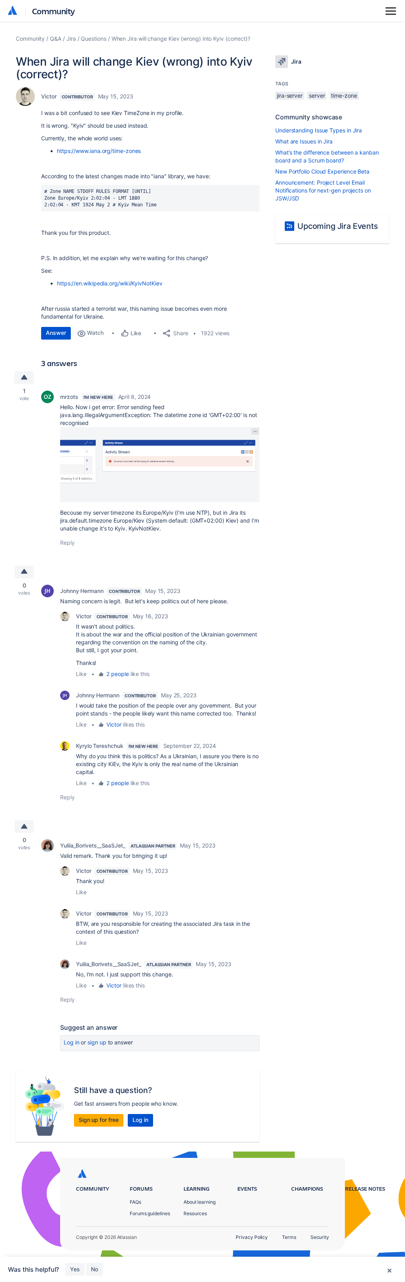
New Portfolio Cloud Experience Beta (322, 171)
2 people (117, 673)
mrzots (69, 396)
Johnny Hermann (82, 590)
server (317, 95)
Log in (71, 1042)
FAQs (135, 1202)
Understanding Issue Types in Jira (318, 130)
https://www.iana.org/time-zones (99, 150)
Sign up (96, 1042)
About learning (200, 1202)
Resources (195, 1213)
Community (53, 11)
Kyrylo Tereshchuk (99, 745)
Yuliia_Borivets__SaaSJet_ (92, 845)
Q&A (55, 38)
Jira (71, 38)
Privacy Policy (252, 1237)
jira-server (290, 95)
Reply (67, 542)
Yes (75, 1269)
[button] (159, 464)
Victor (49, 96)
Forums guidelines (150, 1213)
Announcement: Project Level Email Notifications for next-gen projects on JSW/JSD (323, 190)
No (94, 1269)
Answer (56, 332)
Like (81, 673)
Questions (93, 38)
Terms (289, 1237)
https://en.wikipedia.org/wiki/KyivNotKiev (110, 283)
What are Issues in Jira (304, 141)
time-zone (344, 95)
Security (319, 1237)
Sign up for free (99, 1119)
